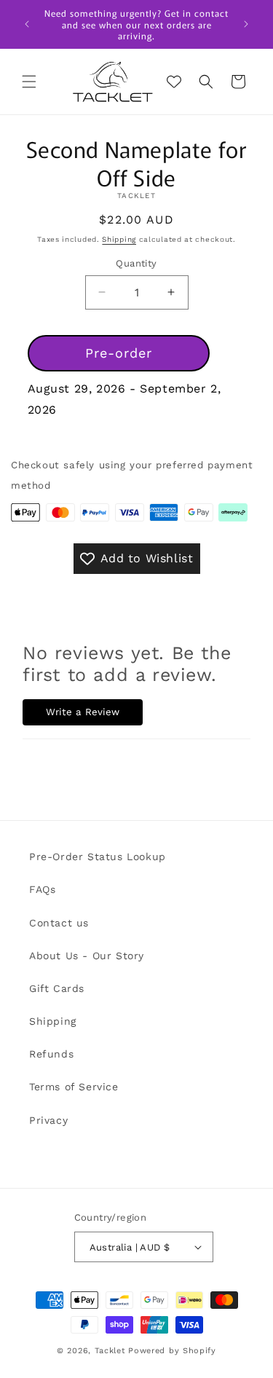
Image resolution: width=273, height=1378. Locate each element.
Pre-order (118, 353)
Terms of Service (74, 1086)
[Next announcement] (246, 24)
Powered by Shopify (172, 1350)
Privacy (48, 1120)
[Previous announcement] (27, 24)
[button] (29, 82)
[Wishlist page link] (174, 81)
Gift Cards (56, 988)
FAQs (42, 889)
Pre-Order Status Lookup (97, 856)
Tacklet (110, 1350)
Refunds (51, 1054)
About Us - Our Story (86, 955)
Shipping (119, 239)
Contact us (59, 923)
